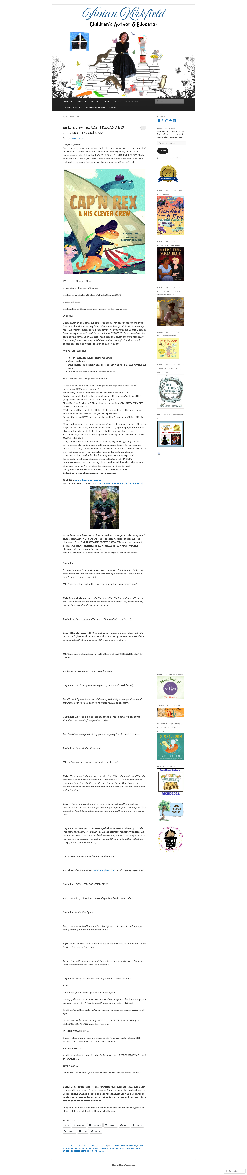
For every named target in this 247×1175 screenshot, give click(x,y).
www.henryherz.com (88, 480)
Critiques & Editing (73, 108)
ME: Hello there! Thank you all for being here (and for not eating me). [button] (101, 552)
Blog (107, 101)
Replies (99, 1151)
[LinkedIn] (174, 120)
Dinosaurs (97, 1148)
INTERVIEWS (123, 1148)
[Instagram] (166, 120)
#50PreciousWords (95, 108)
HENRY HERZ (109, 1148)
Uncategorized (99, 1146)
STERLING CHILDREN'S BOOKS (78, 1151)
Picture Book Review (81, 1146)
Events (117, 101)
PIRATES (135, 1148)
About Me (82, 101)
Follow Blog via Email (166, 128)
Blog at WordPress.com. (123, 1165)
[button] (104, 818)
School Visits (131, 101)
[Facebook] (159, 120)
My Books (96, 101)
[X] (163, 120)
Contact (113, 108)
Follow (163, 151)
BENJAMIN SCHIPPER (125, 1146)
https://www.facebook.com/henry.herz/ (119, 483)
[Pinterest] (170, 120)
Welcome (68, 101)
